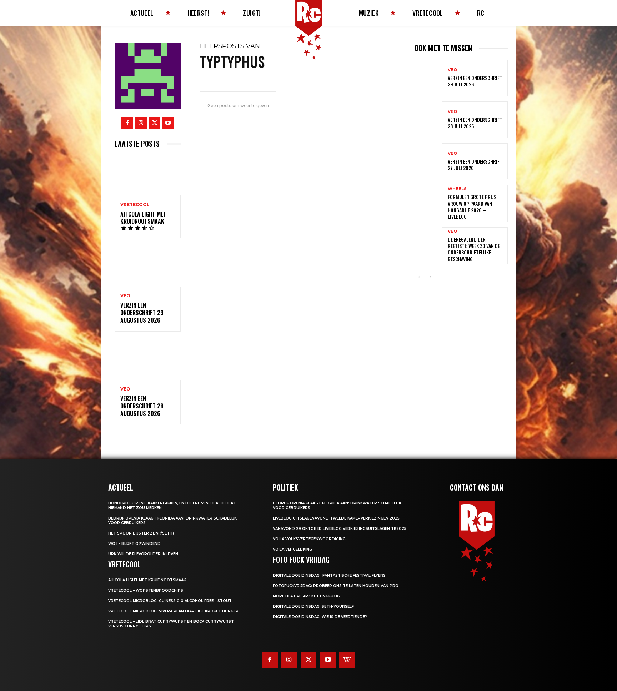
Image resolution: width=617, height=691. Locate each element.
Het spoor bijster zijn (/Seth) (141, 533)
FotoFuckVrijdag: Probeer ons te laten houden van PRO (335, 585)
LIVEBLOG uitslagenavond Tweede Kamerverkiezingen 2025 (336, 518)
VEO (125, 296)
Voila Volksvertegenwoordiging (309, 539)
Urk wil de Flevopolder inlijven (143, 554)
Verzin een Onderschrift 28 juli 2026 (475, 123)
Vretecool (135, 205)
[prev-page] (419, 277)
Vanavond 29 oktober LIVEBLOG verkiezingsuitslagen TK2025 (339, 528)
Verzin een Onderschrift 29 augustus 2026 (142, 312)
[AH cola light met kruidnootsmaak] (148, 175)
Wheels (457, 189)
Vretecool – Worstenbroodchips (145, 590)
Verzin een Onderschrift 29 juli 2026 (475, 81)
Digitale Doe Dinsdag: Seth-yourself (313, 606)
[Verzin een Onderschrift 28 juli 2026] (428, 119)
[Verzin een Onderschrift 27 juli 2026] (428, 161)
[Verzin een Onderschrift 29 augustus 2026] (148, 267)
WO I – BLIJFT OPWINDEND (134, 543)
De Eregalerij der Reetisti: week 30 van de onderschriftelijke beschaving (474, 249)
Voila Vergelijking (292, 549)
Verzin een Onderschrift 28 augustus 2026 (142, 406)
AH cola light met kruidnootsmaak (143, 218)
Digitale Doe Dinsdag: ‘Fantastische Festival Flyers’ (329, 575)
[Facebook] (127, 123)
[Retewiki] (347, 659)
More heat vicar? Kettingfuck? (307, 596)
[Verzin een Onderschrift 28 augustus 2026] (148, 360)
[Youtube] (168, 123)
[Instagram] (141, 123)
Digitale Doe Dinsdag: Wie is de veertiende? (320, 617)
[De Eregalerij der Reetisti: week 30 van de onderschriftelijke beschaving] (428, 245)
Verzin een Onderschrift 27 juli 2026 (475, 164)
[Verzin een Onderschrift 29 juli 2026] (428, 78)
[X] (154, 123)
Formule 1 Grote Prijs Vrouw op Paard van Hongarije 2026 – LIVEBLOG (472, 206)
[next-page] (430, 277)
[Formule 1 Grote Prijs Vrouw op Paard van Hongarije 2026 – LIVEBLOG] (428, 203)
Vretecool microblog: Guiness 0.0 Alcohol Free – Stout (170, 600)
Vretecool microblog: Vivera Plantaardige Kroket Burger (173, 611)
